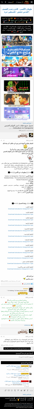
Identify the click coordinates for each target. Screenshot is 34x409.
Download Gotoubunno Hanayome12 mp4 (20, 269)
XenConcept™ (30, 406)
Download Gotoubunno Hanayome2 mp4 (20, 214)
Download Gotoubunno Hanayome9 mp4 (20, 252)
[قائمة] (32, 2)
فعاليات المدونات (11, 30)
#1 (1, 140)
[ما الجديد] (5, 2)
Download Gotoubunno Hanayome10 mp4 (20, 258)
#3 (1, 336)
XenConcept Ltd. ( (25, 407)
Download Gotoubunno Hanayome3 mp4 (20, 220)
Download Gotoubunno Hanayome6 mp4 (20, 236)
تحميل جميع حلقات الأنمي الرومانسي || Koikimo (17, 367)
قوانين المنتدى (9, 22)
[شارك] (4, 141)
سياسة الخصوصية (9, 398)
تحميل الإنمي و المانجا (23, 371)
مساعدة (29, 400)
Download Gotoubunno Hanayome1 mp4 (20, 209)
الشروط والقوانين (20, 398)
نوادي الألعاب (20, 28)
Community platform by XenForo (19, 403)
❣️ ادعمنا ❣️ (15, 32)
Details (31, 407)
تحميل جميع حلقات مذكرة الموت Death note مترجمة (17, 374)
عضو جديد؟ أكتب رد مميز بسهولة (19, 20)
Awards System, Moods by (19, 404)
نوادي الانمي (11, 28)
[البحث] (2, 2)
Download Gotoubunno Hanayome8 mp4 (20, 247)
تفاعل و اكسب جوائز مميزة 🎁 (22, 18)
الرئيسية (22, 400)
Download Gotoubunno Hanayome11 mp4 (20, 263)
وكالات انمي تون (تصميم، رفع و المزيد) (20, 26)
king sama (29, 130)
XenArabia (13, 400)
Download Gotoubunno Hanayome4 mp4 (20, 225)
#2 (1, 297)
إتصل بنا (29, 398)
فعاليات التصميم (21, 30)
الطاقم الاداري (20, 22)
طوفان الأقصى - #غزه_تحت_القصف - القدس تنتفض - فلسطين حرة (17, 10)
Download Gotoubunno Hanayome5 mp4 (20, 230)
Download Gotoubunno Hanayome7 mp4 (20, 241)
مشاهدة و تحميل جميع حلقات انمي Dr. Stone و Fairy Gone (17, 382)
